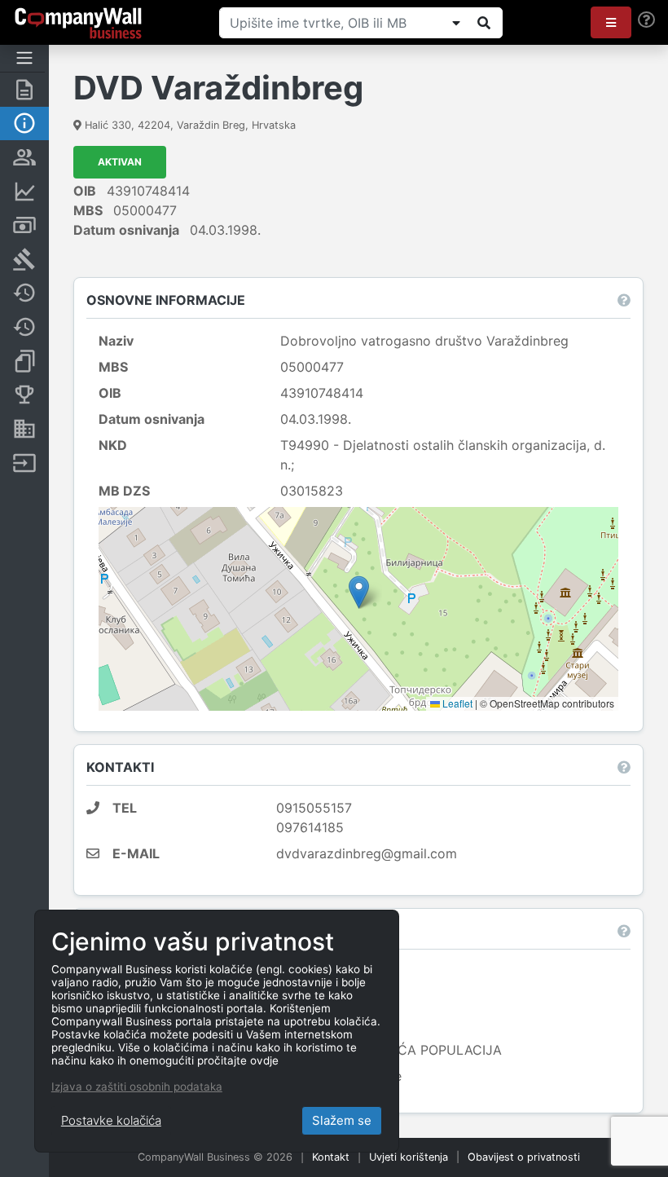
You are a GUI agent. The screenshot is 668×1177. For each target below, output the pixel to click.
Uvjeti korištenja (408, 1157)
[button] (611, 22)
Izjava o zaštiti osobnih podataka (136, 1086)
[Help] (646, 20)
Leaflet (456, 703)
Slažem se (341, 1120)
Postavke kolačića (111, 1120)
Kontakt (330, 1157)
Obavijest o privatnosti (524, 1157)
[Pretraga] (484, 22)
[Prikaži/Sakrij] (456, 22)
